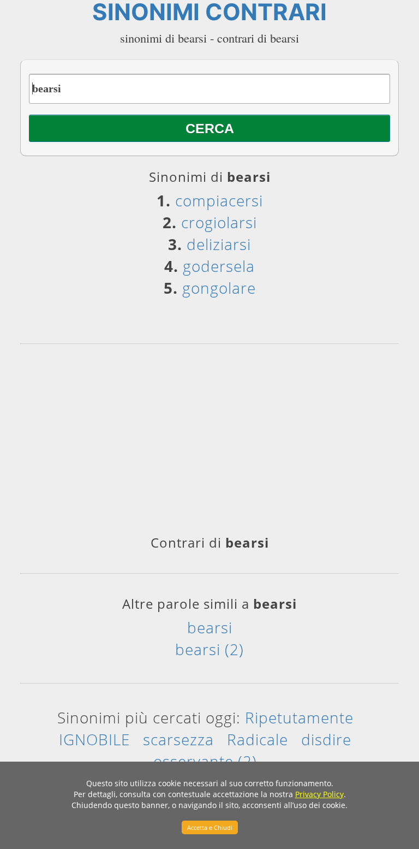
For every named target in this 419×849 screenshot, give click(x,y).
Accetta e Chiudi (209, 827)
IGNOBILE (94, 739)
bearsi (209, 627)
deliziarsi (219, 244)
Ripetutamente (299, 717)
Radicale (257, 739)
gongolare (219, 287)
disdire (326, 739)
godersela (219, 266)
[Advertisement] (209, 443)
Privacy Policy (319, 794)
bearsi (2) (209, 649)
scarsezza (178, 739)
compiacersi (219, 200)
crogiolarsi (219, 222)
